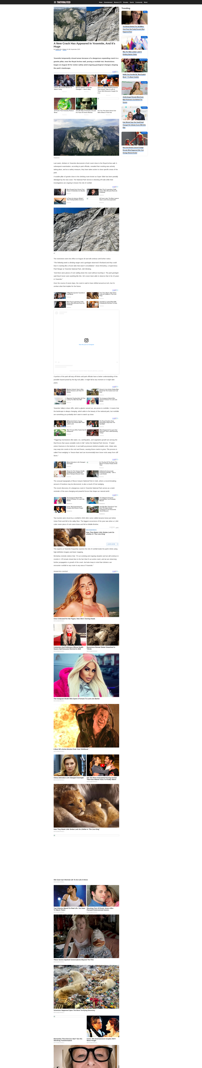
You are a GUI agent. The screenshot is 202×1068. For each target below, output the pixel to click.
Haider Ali (58, 49)
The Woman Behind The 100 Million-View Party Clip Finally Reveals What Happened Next (133, 29)
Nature (64, 49)
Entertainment (108, 2)
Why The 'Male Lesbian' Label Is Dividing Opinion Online (132, 53)
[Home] (64, 2)
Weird (145, 2)
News (100, 2)
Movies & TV (118, 2)
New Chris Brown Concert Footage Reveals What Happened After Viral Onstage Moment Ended (133, 150)
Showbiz (125, 2)
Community (138, 2)
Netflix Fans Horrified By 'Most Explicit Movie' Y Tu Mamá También (134, 76)
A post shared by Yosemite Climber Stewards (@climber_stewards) (86, 370)
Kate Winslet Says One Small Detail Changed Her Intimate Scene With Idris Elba (134, 125)
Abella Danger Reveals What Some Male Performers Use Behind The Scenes (133, 99)
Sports (132, 2)
